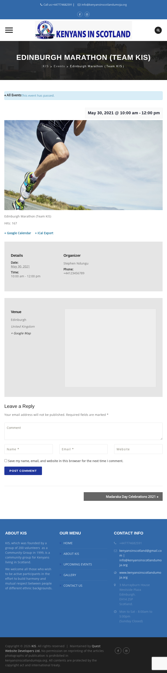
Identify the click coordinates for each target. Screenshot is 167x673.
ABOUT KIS (71, 554)
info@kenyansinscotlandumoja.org (104, 5)
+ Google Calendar (17, 233)
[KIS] (83, 30)
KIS (34, 646)
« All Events (12, 95)
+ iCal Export (44, 233)
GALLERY (69, 575)
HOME (68, 543)
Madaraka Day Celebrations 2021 (132, 496)
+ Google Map (21, 333)
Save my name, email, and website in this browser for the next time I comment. (65, 461)
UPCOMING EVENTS (77, 564)
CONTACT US (72, 585)
